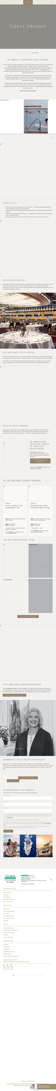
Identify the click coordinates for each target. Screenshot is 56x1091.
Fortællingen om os (8, 928)
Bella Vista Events (8, 901)
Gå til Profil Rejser (8, 937)
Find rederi (25, 53)
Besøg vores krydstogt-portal (14, 695)
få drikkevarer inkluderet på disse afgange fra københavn (40, 461)
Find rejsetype (7, 897)
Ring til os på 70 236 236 (28, 777)
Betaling (5, 944)
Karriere (5, 935)
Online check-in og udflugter (11, 956)
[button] (53, 137)
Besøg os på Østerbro (9, 932)
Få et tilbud (6, 913)
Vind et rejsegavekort (9, 918)
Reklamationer (7, 954)
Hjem (18, 53)
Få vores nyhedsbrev (8, 916)
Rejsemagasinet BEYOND (9, 899)
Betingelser (6, 947)
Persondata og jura (8, 951)
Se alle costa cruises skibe (28, 616)
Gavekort (5, 920)
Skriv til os (13, 780)
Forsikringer (6, 949)
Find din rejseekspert (8, 911)
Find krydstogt (7, 892)
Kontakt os (6, 909)
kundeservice (10, 817)
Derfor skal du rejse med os (10, 930)
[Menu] (53, 2)
